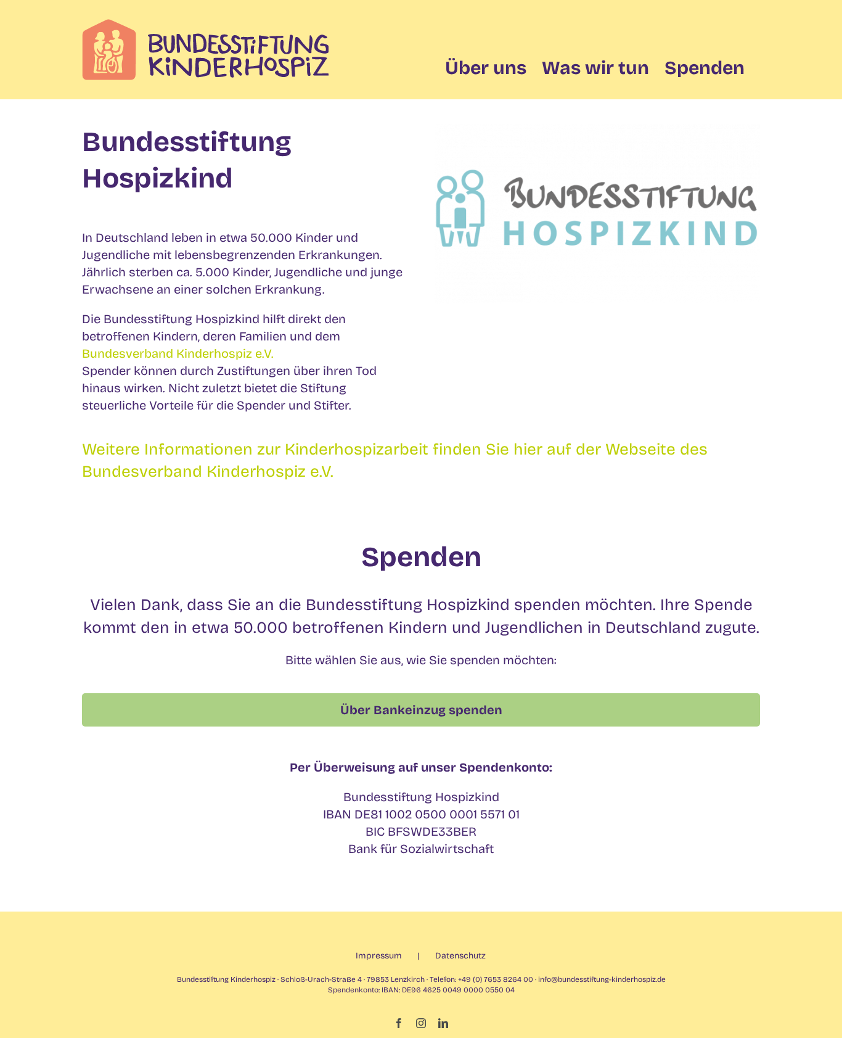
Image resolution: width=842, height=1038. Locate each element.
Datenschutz (460, 955)
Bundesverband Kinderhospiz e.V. (178, 353)
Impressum (379, 955)
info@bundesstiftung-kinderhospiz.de (602, 979)
